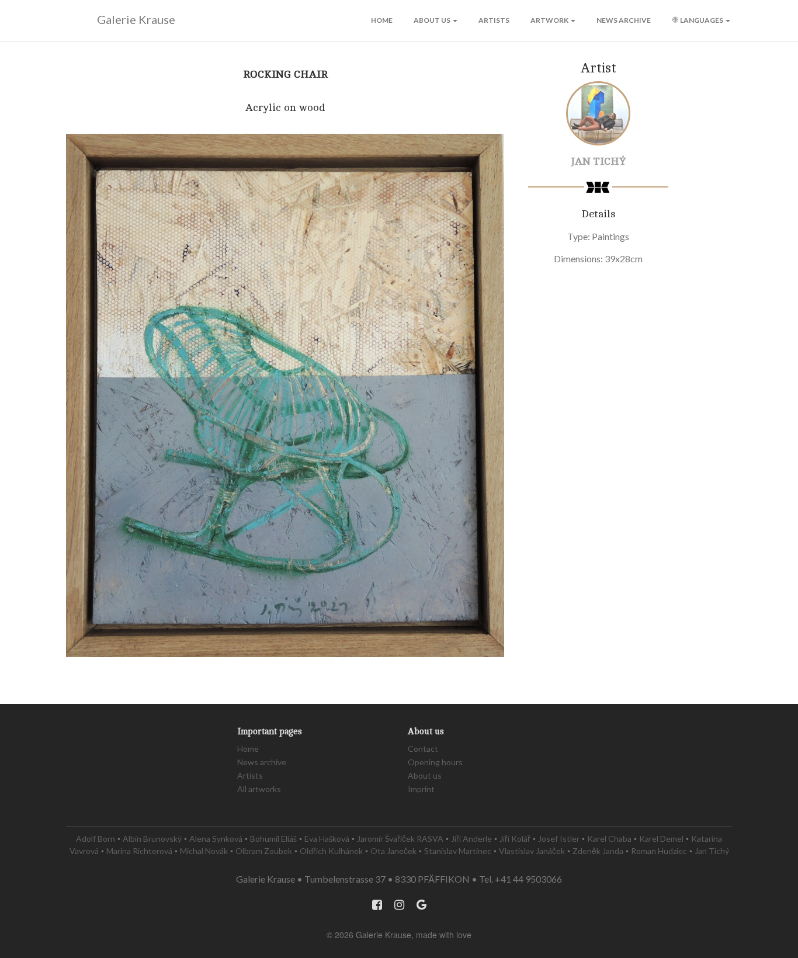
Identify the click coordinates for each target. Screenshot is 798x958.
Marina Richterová (139, 851)
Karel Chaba (609, 839)
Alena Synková (215, 839)
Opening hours (435, 762)
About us (433, 20)
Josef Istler (559, 839)
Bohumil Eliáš (273, 839)
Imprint (421, 789)
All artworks (259, 789)
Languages (701, 20)
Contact (423, 749)
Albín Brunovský (152, 839)
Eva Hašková (326, 839)
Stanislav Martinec (457, 851)
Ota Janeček (393, 851)
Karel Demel (661, 839)
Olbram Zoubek (263, 851)
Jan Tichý (598, 161)
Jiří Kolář (514, 839)
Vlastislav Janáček (532, 851)
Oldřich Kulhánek (331, 851)
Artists (493, 20)
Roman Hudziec (659, 851)
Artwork (550, 20)
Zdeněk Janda (598, 851)
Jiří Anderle (471, 839)
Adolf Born (95, 839)
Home (382, 20)
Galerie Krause (136, 19)
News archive (623, 20)
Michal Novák (204, 851)
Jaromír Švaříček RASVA (400, 839)
